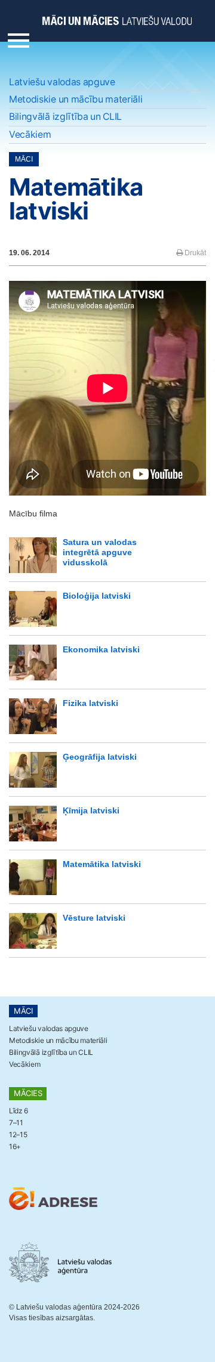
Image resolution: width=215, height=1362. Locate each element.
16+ (15, 1146)
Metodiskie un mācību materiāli (76, 99)
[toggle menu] (18, 38)
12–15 (18, 1134)
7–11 (16, 1122)
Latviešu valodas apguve (62, 82)
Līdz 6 (18, 1110)
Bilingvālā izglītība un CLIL (65, 116)
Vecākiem (30, 134)
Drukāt (194, 253)
